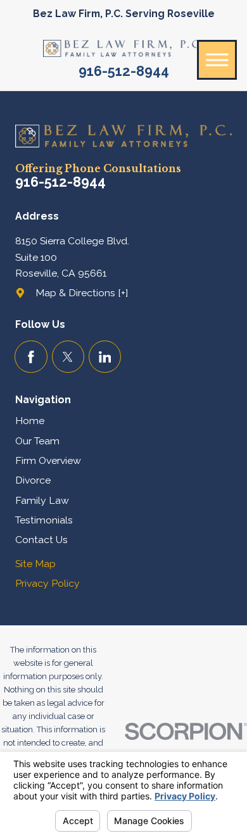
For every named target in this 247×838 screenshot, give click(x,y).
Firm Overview (48, 460)
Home (29, 421)
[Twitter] (68, 357)
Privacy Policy (47, 583)
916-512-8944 (124, 71)
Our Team (37, 441)
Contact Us (41, 540)
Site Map (35, 564)
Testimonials (44, 520)
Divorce (33, 480)
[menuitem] (123, 420)
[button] (217, 60)
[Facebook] (31, 357)
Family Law (42, 500)
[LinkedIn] (105, 357)
